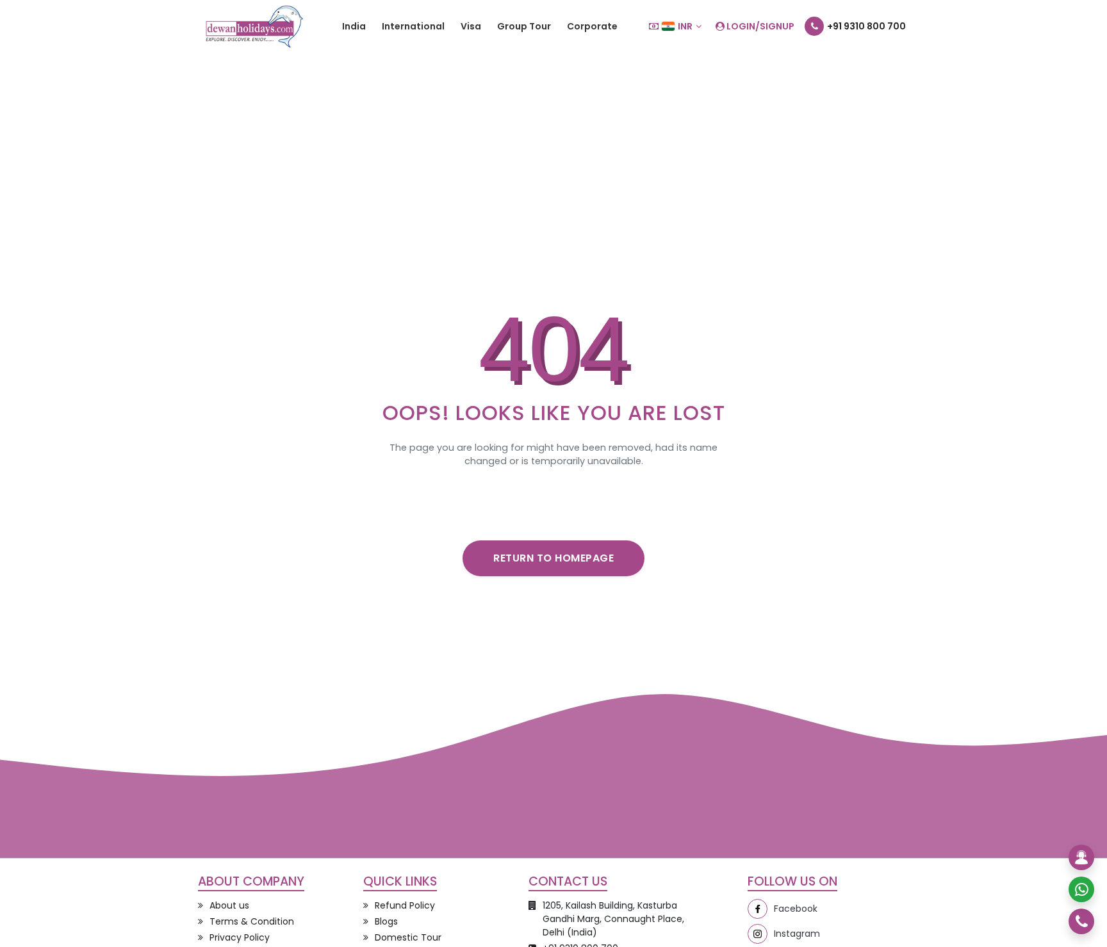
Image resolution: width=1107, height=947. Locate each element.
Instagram (797, 933)
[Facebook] (757, 909)
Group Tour (524, 26)
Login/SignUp (759, 26)
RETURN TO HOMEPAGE (553, 558)
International (413, 26)
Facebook (795, 908)
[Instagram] (757, 934)
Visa (471, 26)
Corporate (592, 26)
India (354, 26)
